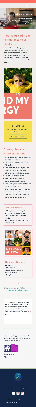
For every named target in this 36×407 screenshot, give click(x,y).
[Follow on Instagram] (22, 393)
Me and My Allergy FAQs (18, 290)
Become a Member (18, 136)
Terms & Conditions (11, 402)
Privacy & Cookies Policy (12, 399)
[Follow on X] (18, 393)
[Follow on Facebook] (13, 393)
